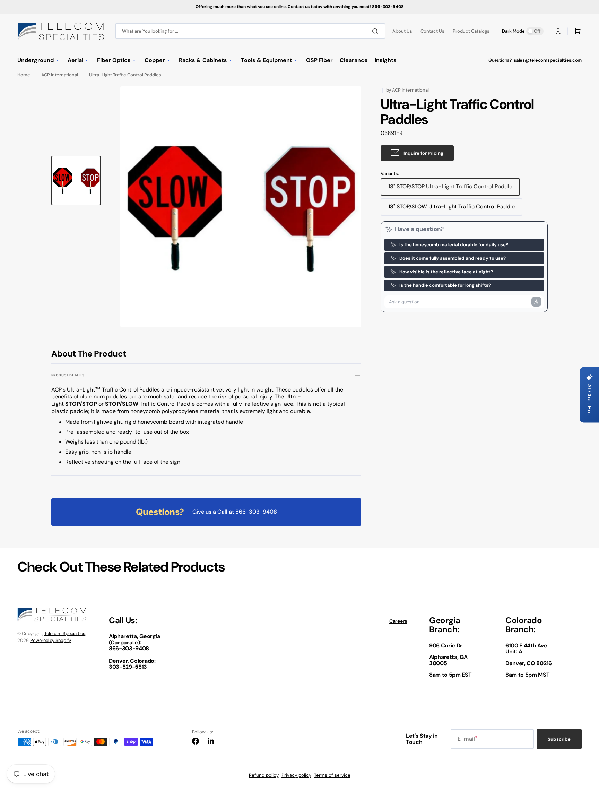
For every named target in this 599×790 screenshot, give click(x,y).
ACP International (59, 75)
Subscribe (559, 739)
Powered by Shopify (50, 640)
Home (23, 75)
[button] (558, 31)
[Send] (536, 302)
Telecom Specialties (64, 633)
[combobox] (250, 31)
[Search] (376, 31)
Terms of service (332, 775)
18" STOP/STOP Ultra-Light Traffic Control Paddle (450, 189)
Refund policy (264, 775)
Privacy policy (296, 775)
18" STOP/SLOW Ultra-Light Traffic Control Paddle (451, 209)
